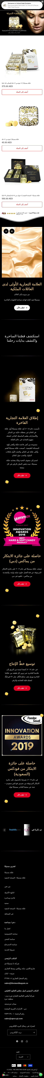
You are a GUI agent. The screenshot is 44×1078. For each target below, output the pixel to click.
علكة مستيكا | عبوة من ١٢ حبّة (10, 139)
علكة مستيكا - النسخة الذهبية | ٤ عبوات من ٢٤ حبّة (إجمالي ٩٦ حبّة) (21, 195)
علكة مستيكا (9, 872)
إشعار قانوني (34, 1076)
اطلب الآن (21, 308)
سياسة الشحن (10, 939)
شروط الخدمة (10, 950)
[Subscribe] (33, 1032)
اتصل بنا (7, 928)
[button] (4, 7)
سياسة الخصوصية (11, 934)
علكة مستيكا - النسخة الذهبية (15, 878)
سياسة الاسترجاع (11, 944)
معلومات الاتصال (23, 1076)
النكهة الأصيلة (9, 893)
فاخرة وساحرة (10, 898)
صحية (7, 903)
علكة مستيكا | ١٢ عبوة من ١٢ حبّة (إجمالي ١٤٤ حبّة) (16, 83)
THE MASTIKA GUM (19, 1069)
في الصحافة (9, 914)
